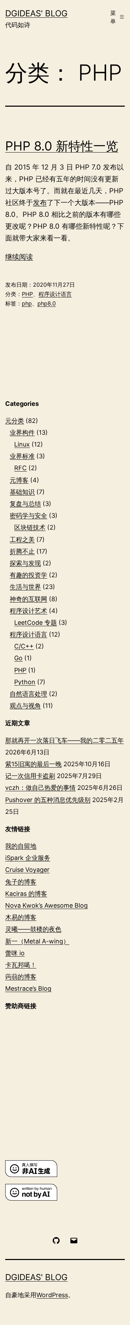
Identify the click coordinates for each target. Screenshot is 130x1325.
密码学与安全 (28, 515)
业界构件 (22, 432)
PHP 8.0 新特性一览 (61, 146)
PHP (27, 294)
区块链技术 (29, 527)
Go (18, 658)
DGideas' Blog (36, 13)
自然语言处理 (28, 693)
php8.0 (46, 303)
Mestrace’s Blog (28, 988)
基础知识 (22, 492)
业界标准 (22, 456)
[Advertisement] (65, 1085)
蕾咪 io (15, 953)
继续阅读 (19, 257)
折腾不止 (22, 551)
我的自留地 (20, 846)
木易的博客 (20, 917)
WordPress (52, 1295)
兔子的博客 (20, 881)
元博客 (19, 480)
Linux (22, 444)
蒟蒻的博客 (20, 976)
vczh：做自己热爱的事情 (40, 787)
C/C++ (24, 646)
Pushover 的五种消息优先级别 (47, 799)
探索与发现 (25, 563)
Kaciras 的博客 (26, 893)
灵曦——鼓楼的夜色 (33, 929)
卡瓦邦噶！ (20, 964)
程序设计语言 (55, 294)
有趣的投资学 (28, 575)
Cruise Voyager (27, 869)
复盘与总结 (25, 503)
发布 (40, 202)
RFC (20, 468)
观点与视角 (25, 705)
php (27, 303)
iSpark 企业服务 (27, 857)
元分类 (14, 420)
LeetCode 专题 (35, 622)
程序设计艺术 (28, 610)
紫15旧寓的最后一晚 (33, 764)
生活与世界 (25, 586)
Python (24, 682)
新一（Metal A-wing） (37, 941)
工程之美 (22, 539)
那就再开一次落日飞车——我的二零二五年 (64, 740)
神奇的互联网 (28, 599)
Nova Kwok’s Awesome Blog (46, 905)
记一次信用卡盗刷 (30, 775)
